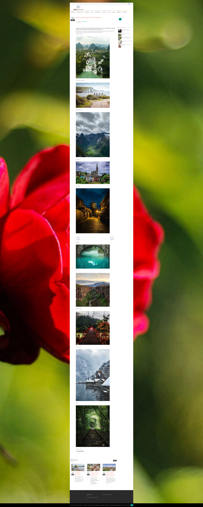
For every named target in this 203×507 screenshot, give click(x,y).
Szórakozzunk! (79, 12)
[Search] (120, 19)
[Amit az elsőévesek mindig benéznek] (120, 34)
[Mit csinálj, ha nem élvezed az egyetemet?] (120, 45)
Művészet (104, 12)
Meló (92, 12)
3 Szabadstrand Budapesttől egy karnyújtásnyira (78, 473)
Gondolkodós (98, 12)
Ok (131, 505)
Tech (109, 12)
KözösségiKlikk (109, 494)
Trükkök (119, 12)
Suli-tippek (87, 12)
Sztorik (113, 12)
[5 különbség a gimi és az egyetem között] (120, 42)
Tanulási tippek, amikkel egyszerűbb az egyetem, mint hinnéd (126, 30)
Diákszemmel (84, 21)
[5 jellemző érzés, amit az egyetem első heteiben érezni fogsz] (120, 38)
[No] (201, 505)
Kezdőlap (73, 12)
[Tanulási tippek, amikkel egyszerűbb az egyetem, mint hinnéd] (120, 30)
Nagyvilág (124, 12)
